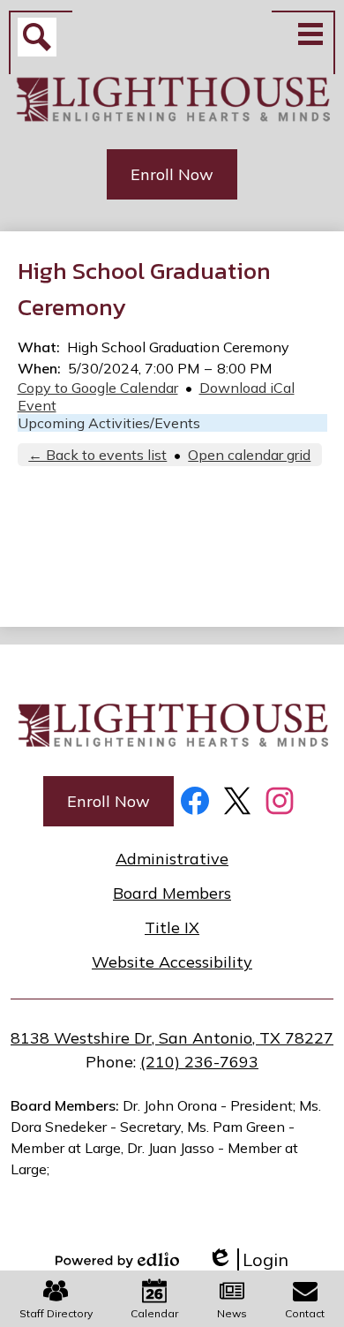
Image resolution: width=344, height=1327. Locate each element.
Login (247, 1259)
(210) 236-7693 (199, 1062)
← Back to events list (97, 455)
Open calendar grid (249, 455)
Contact (305, 1313)
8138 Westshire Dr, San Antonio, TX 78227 (172, 1038)
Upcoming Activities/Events (109, 423)
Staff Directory (56, 1313)
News (232, 1313)
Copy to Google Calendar (98, 387)
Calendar (154, 1313)
